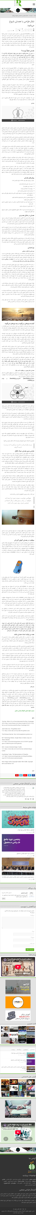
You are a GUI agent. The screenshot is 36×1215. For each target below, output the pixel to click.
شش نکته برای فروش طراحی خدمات (19, 1116)
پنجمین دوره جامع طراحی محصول (25, 853)
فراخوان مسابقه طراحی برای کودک (25, 830)
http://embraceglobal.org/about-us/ (23, 734)
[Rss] (25, 1209)
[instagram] (13, 1209)
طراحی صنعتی (32, 1179)
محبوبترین (25, 1050)
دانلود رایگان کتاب (27, 1183)
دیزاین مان (13, 1183)
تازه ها (31, 16)
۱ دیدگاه (16, 31)
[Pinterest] (18, 1209)
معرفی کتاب (19, 1183)
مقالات (28, 31)
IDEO (15, 68)
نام (33, 932)
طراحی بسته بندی (17, 1179)
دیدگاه (32, 915)
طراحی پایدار (28, 1181)
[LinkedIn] (17, 1209)
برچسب (13, 1050)
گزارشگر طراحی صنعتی (28, 29)
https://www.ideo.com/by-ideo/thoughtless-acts (17, 731)
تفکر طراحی (30, 68)
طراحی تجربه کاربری (12, 1181)
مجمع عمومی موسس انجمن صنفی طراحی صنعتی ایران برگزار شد (18, 877)
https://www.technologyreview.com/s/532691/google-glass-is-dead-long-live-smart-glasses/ (17, 742)
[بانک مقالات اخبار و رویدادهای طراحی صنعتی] (18, 3)
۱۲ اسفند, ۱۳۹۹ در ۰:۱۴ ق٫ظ (6, 893)
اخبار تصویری (7, 1183)
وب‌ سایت (32, 943)
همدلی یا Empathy (29, 34)
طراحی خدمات (21, 1181)
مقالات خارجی (24, 31)
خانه (35, 16)
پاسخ (4, 898)
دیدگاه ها (19, 1050)
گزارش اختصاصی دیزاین (30, 1185)
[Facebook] (21, 1209)
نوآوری (5, 1181)
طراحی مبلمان (25, 1179)
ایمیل (32, 937)
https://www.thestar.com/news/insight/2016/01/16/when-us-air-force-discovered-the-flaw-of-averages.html (18, 724)
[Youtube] (15, 1209)
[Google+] (24, 1209)
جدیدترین (32, 1050)
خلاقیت (34, 1183)
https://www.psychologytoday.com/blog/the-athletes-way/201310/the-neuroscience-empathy (17, 757)
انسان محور (4, 45)
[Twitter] (20, 1209)
